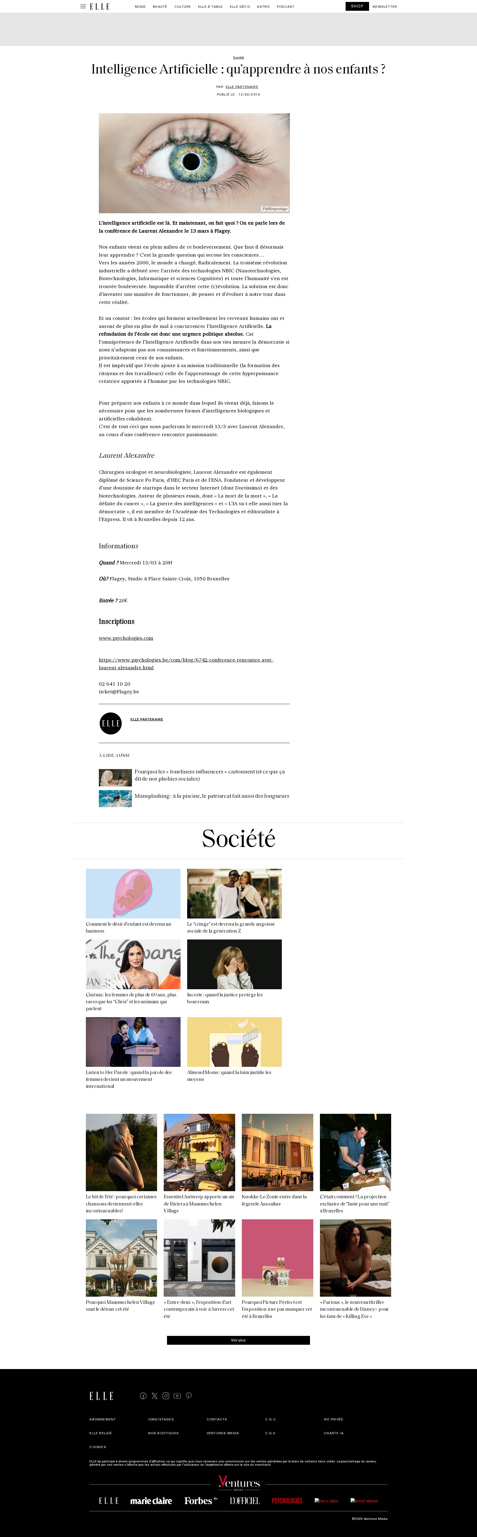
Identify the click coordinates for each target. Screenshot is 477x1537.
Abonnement (102, 1419)
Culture (182, 6)
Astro (263, 6)
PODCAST (286, 6)
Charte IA (334, 1432)
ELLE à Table (210, 6)
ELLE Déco (240, 6)
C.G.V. (270, 1432)
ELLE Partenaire (242, 86)
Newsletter (385, 6)
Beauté (160, 6)
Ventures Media (223, 1432)
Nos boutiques (163, 1432)
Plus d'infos (281, 1464)
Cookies (97, 1446)
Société (238, 840)
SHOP (357, 6)
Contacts (217, 1419)
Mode (140, 6)
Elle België (100, 1432)
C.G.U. (271, 1419)
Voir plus (238, 1340)
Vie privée (333, 1419)
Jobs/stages (161, 1419)
